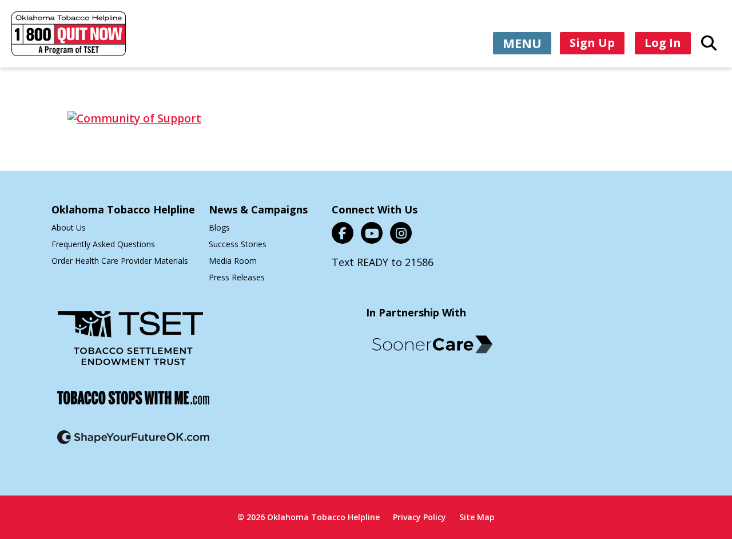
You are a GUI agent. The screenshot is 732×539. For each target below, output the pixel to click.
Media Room (233, 260)
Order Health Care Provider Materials (119, 260)
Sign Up (592, 42)
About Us (68, 227)
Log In (663, 42)
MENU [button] (522, 42)
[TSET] (130, 345)
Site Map (477, 517)
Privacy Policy (419, 517)
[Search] (709, 42)
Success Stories (237, 244)
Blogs (219, 227)
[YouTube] (372, 233)
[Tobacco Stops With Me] (133, 405)
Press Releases (237, 277)
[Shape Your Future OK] (133, 444)
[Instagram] (401, 233)
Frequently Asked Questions (103, 244)
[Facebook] (342, 233)
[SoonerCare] (432, 344)
